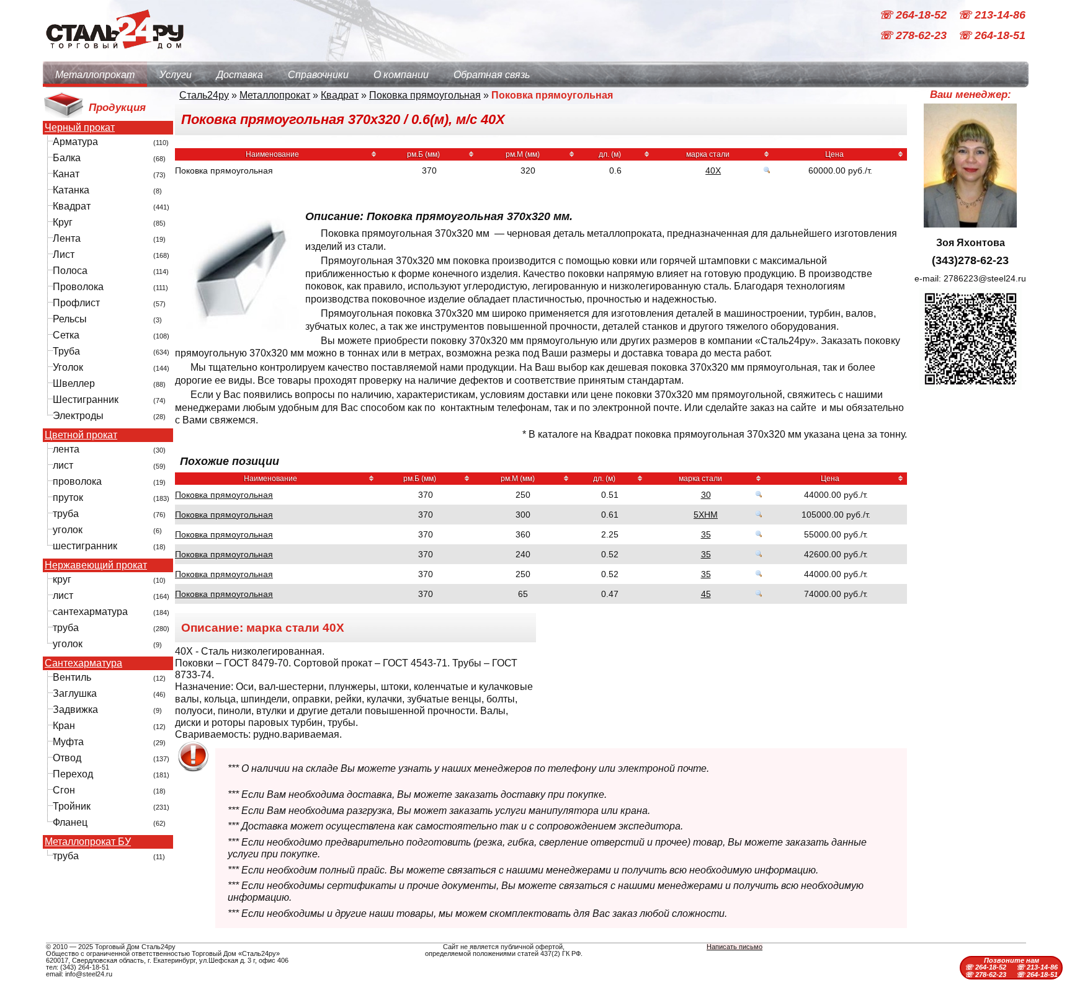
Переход (73, 774)
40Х (713, 170)
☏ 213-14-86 (991, 15)
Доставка (240, 74)
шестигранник (85, 546)
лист (63, 465)
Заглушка (75, 693)
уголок (68, 529)
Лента (67, 238)
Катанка (71, 190)
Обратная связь (491, 74)
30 (706, 495)
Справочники (318, 74)
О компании (401, 74)
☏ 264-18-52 (914, 15)
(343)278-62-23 (970, 260)
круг (62, 579)
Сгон (64, 790)
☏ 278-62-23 (914, 36)
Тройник (72, 806)
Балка (67, 158)
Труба (66, 351)
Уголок (68, 367)
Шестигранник (85, 399)
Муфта (68, 741)
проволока (77, 481)
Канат (66, 174)
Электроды (78, 415)
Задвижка (75, 709)
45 (706, 594)
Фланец (70, 822)
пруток (68, 497)
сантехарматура (90, 611)
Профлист (76, 303)
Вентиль (72, 677)
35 (706, 534)
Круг (63, 222)
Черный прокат (80, 128)
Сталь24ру (204, 95)
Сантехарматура (83, 663)
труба (66, 513)
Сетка (66, 335)
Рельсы (70, 319)
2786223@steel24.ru (985, 278)
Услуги (175, 74)
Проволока (78, 286)
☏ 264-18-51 (991, 36)
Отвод (67, 758)
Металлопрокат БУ (88, 842)
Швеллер (74, 383)
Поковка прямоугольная (425, 95)
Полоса (70, 270)
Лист (63, 254)
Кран (64, 725)
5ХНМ (706, 515)
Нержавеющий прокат (96, 565)
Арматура (75, 141)
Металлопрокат (95, 74)
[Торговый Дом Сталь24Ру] (114, 55)
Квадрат (72, 206)
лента (66, 449)
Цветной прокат (81, 435)
